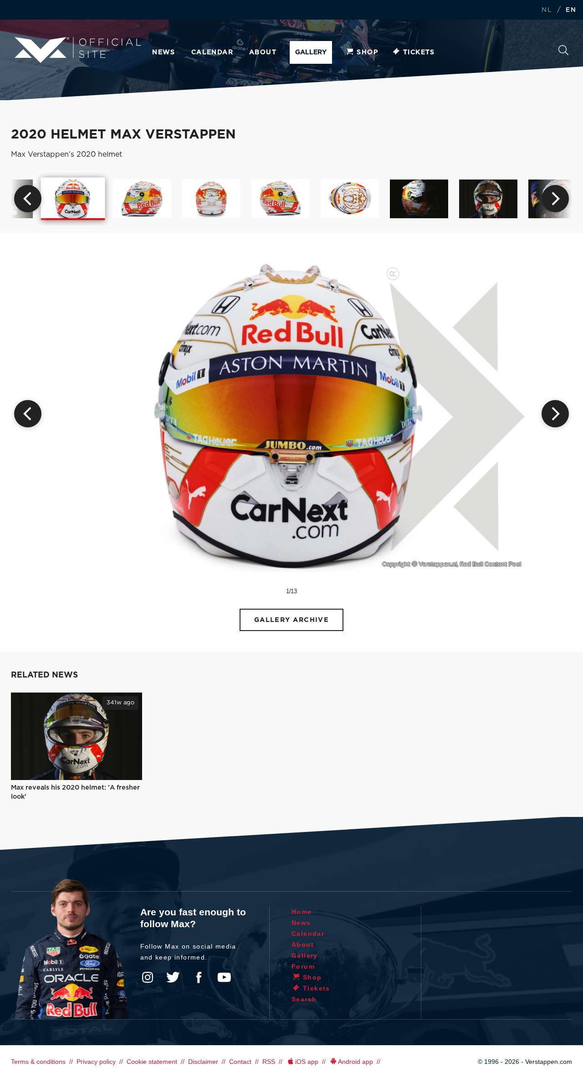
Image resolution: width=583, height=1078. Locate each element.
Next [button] (555, 198)
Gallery (311, 52)
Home (302, 911)
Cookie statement (152, 1061)
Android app (355, 1061)
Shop (367, 52)
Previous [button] (27, 198)
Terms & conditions (38, 1061)
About (262, 52)
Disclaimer (203, 1061)
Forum (303, 966)
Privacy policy (96, 1061)
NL (547, 10)
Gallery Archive (291, 619)
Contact (240, 1061)
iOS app (306, 1061)
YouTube (224, 977)
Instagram (147, 977)
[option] (73, 198)
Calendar (212, 52)
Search (563, 52)
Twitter (173, 977)
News (163, 52)
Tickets (419, 52)
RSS (268, 1061)
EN (571, 10)
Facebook (198, 977)
